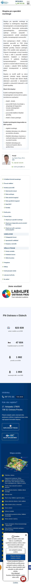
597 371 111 (9, 397)
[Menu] (28, 1)
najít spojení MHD (10, 437)
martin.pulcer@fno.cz (19, 166)
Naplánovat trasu (10, 428)
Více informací (15, 573)
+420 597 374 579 (18, 162)
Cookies (15, 582)
